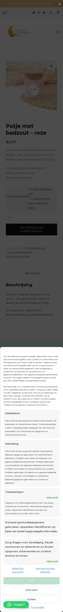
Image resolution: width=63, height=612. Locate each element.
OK (31, 580)
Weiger (31, 590)
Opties (31, 599)
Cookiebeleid (23, 607)
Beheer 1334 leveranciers (18, 570)
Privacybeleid (37, 607)
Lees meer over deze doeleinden (45, 570)
